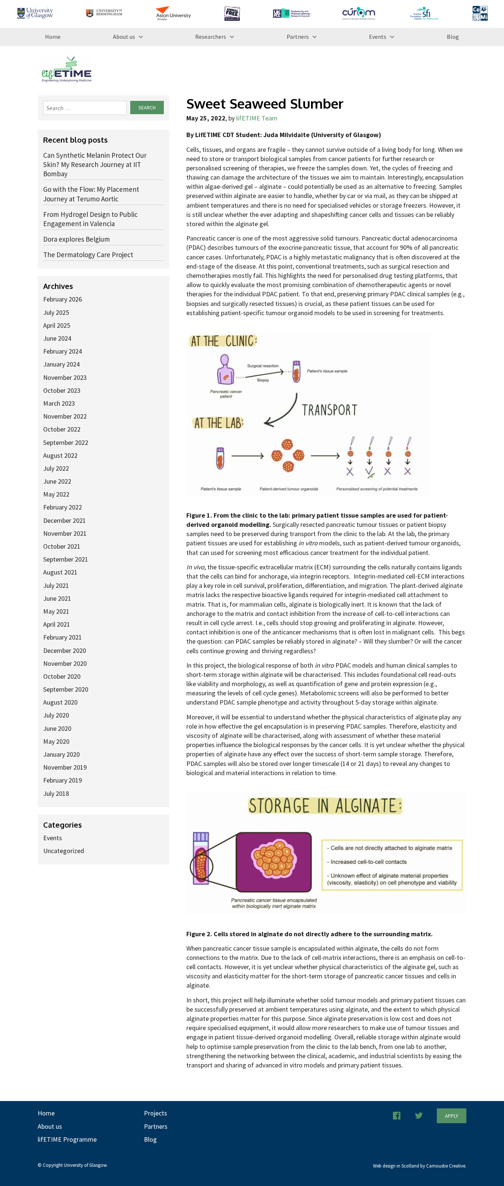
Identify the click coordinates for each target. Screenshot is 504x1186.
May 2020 (56, 741)
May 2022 (56, 494)
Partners (298, 36)
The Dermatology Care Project (88, 254)
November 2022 (65, 416)
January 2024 (61, 364)
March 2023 (59, 403)
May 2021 (56, 611)
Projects (155, 1113)
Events (377, 36)
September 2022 (65, 442)
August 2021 (60, 572)
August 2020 (60, 702)
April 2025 (56, 325)
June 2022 (57, 481)
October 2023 (61, 390)
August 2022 (60, 455)
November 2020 (65, 663)
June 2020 (57, 728)
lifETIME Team (256, 118)
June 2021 (57, 598)
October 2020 (61, 676)
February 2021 (62, 637)
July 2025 (56, 312)
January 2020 (61, 754)
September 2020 (65, 689)
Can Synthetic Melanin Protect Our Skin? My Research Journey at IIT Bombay (94, 164)
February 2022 (62, 507)
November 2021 (65, 533)
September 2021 (65, 559)
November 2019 (65, 767)
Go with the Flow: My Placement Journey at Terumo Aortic (91, 194)
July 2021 (56, 585)
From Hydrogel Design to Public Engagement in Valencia (90, 219)
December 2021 (64, 520)
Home (53, 36)
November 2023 (65, 377)
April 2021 (56, 624)
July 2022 (56, 468)
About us (124, 36)
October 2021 (61, 546)
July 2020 (56, 715)
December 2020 (64, 650)
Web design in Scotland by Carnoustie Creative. (419, 1166)
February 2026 (62, 299)
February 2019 (62, 780)
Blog (453, 36)
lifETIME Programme (67, 1139)
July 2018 (56, 793)
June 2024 (57, 338)
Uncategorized (63, 850)
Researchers (210, 36)
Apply (451, 1115)
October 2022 (61, 429)
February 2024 (62, 351)
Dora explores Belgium (76, 239)
